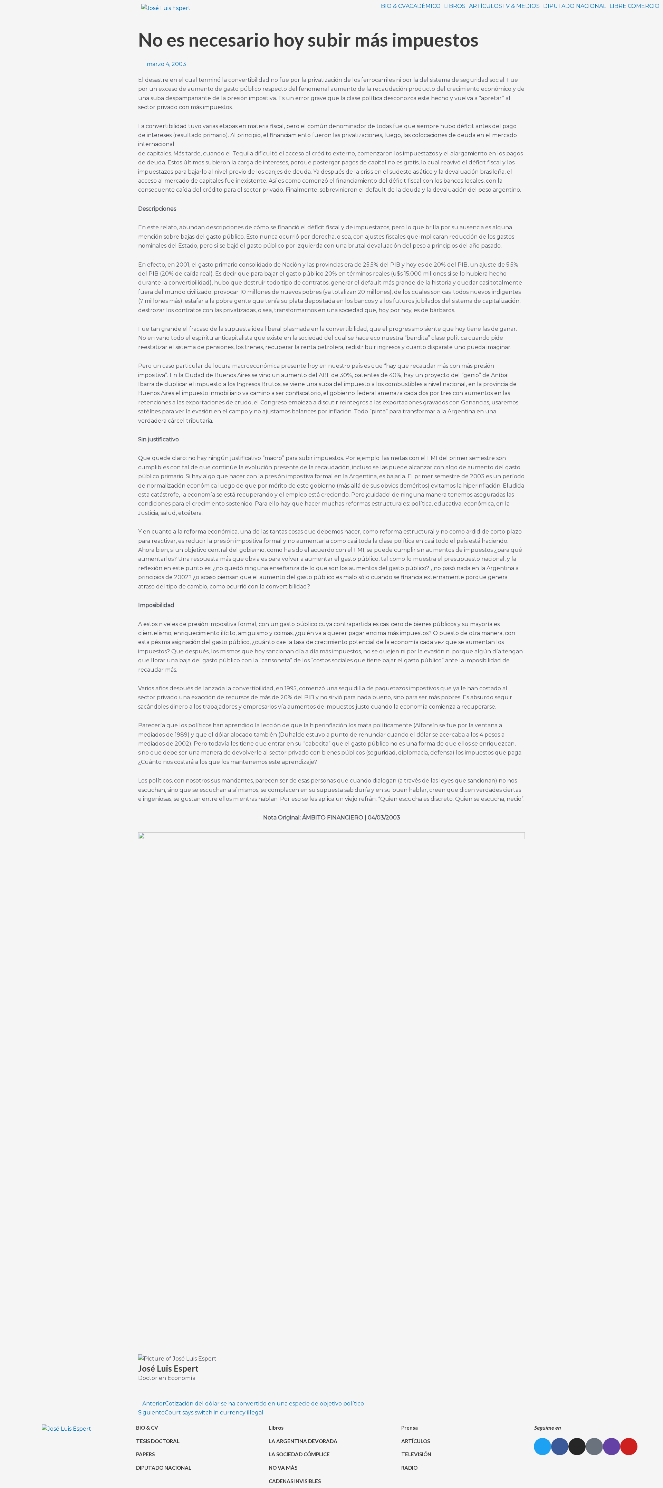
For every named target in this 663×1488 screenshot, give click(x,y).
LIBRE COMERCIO (634, 6)
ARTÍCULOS (485, 6)
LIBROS (454, 6)
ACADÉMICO (423, 6)
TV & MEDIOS (521, 6)
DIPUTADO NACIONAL (574, 6)
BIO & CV (393, 6)
